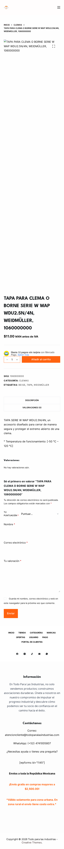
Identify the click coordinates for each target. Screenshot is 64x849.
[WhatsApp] (46, 653)
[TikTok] (32, 653)
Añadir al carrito (41, 359)
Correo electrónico (16, 542)
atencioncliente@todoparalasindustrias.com (32, 735)
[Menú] (58, 7)
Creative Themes (32, 842)
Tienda (22, 632)
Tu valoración (12, 560)
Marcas (51, 632)
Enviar (11, 613)
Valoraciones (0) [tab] (32, 407)
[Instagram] (24, 653)
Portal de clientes (32, 642)
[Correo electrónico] (39, 653)
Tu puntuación (11, 514)
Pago (45, 637)
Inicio (11, 632)
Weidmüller (41, 385)
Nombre (9, 524)
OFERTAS (20, 637)
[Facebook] (17, 653)
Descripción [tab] (32, 400)
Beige (22, 385)
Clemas (24, 380)
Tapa (29, 385)
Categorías (36, 632)
